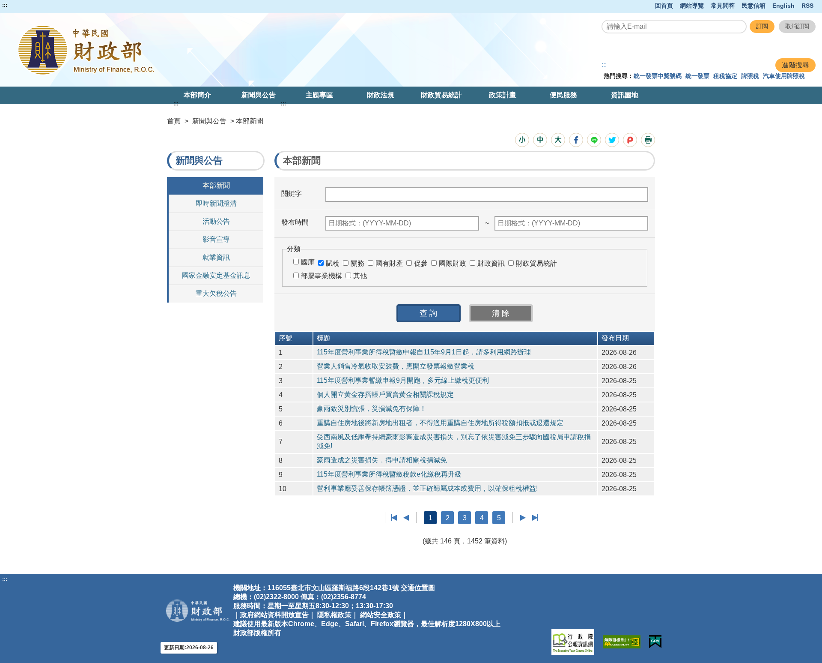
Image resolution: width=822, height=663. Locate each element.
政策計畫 (502, 95)
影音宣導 (216, 239)
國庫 (308, 262)
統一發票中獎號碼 (658, 75)
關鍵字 (291, 193)
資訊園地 (624, 95)
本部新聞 (216, 185)
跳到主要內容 (22, 5)
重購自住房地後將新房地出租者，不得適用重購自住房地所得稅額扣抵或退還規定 (440, 422)
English (783, 5)
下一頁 (523, 518)
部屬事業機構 (321, 275)
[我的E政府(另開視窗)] (655, 641)
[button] (522, 140)
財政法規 (380, 95)
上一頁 (406, 518)
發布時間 (295, 222)
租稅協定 (725, 75)
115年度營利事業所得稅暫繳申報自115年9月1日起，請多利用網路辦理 (424, 352)
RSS (807, 5)
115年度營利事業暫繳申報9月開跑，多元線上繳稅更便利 (403, 380)
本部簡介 (197, 95)
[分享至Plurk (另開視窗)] (630, 140)
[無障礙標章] (621, 641)
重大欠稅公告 (216, 293)
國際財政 (452, 263)
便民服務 (563, 95)
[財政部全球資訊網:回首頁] (168, 50)
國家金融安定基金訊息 (216, 275)
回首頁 (664, 5)
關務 (357, 263)
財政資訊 (491, 263)
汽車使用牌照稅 (784, 75)
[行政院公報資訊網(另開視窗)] (572, 642)
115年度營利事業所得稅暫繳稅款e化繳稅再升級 (389, 474)
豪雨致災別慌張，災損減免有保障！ (371, 408)
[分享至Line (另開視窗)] (594, 140)
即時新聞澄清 (216, 203)
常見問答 (723, 5)
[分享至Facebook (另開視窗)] (576, 140)
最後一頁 (535, 518)
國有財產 (389, 263)
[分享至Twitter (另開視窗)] (612, 140)
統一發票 (697, 75)
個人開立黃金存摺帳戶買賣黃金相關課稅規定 (385, 394)
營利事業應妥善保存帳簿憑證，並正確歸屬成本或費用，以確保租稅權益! (427, 488)
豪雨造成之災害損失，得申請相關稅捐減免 (382, 460)
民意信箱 (753, 5)
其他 (360, 275)
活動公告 (216, 221)
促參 (421, 263)
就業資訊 (216, 257)
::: (4, 5)
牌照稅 (750, 75)
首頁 (174, 121)
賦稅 (333, 263)
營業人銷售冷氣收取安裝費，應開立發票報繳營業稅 (395, 366)
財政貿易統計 (441, 95)
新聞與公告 (258, 95)
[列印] (648, 140)
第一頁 (394, 518)
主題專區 (319, 95)
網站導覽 (692, 5)
